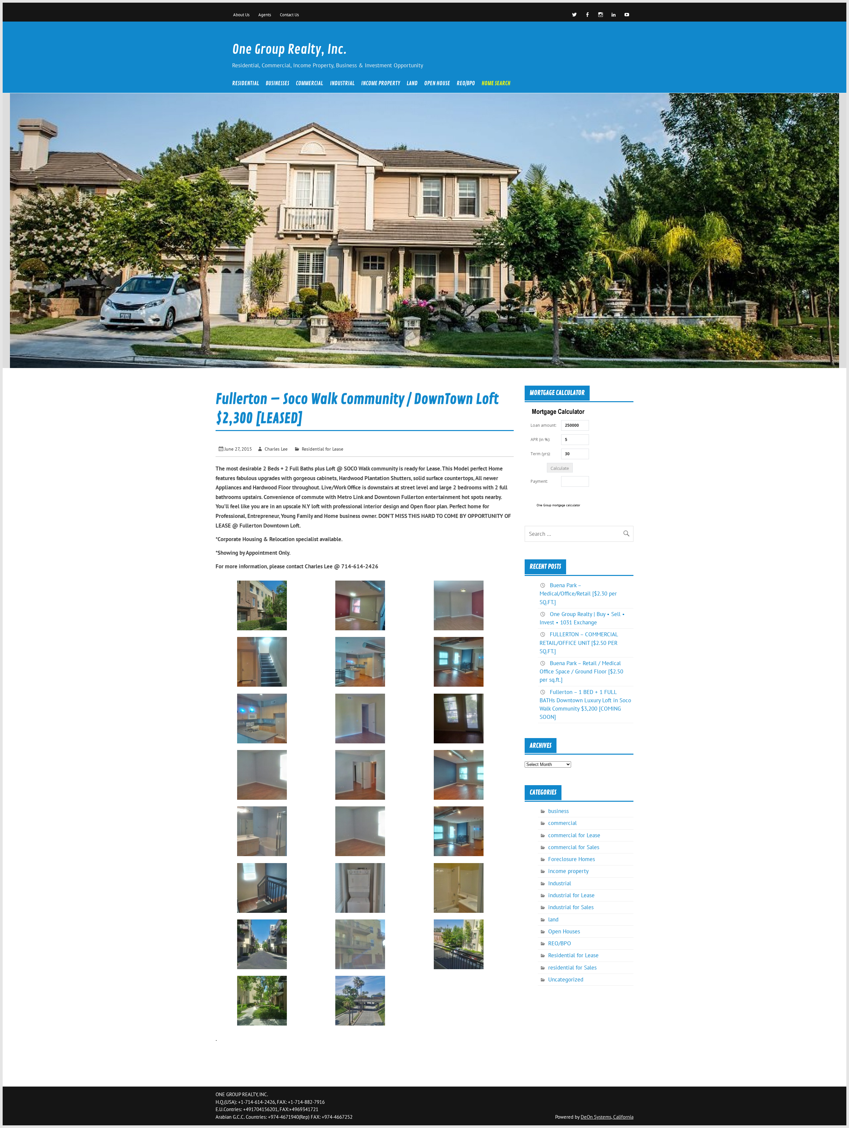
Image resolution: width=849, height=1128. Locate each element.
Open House (437, 84)
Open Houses (564, 931)
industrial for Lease (571, 895)
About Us (241, 15)
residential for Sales (572, 967)
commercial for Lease (574, 835)
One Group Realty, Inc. (289, 49)
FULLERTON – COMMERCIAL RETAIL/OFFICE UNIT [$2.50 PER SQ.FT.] (579, 643)
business (558, 811)
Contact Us (289, 15)
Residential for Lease (322, 449)
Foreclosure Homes (571, 859)
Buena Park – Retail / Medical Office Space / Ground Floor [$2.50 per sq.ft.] (581, 671)
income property (380, 84)
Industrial (342, 84)
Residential (245, 84)
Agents (264, 15)
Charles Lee (276, 449)
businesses (277, 84)
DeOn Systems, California (607, 1117)
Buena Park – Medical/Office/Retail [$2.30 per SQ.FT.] (578, 593)
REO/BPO (466, 84)
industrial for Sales (571, 907)
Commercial (309, 84)
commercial (562, 823)
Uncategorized (565, 979)
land (412, 84)
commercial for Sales (573, 847)
